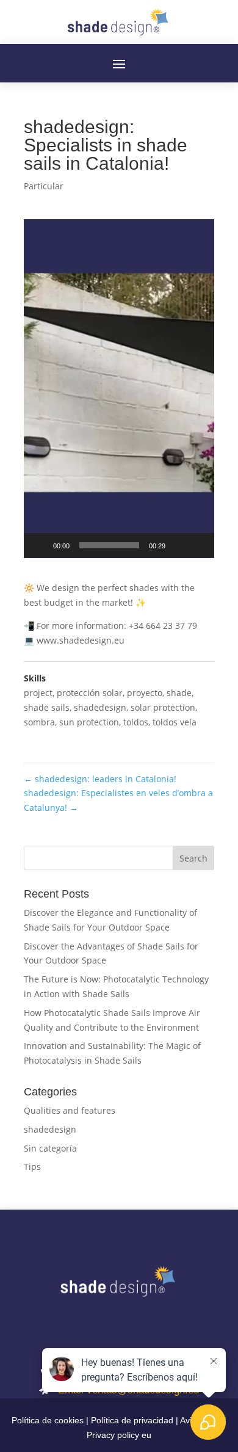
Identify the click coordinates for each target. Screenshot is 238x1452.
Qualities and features (69, 1110)
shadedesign (100, 707)
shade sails (47, 707)
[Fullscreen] (198, 545)
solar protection (163, 707)
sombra (39, 722)
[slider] (109, 545)
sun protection (89, 722)
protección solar (90, 693)
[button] (119, 388)
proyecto (144, 693)
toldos (135, 722)
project (38, 693)
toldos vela (175, 722)
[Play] (40, 545)
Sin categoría (50, 1148)
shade (179, 693)
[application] (119, 388)
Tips (32, 1166)
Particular (43, 186)
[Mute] (179, 545)
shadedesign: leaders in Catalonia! (100, 779)
